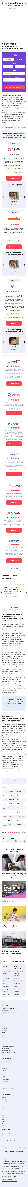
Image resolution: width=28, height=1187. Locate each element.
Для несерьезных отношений (10, 1012)
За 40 (3, 1117)
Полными (4, 1097)
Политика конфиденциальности (10, 1179)
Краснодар (17, 989)
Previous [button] (1, 592)
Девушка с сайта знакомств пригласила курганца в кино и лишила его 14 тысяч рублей (11, 951)
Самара (16, 978)
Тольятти (6, 994)
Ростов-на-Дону (19, 981)
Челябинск (6, 978)
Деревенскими (5, 1103)
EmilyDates (4, 1070)
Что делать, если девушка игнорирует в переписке (10, 926)
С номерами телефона (8, 1046)
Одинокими (5, 1101)
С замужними (5, 1086)
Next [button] (26, 592)
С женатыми (5, 1084)
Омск (4, 981)
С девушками (5, 1079)
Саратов (5, 991)
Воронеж (6, 986)
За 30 (3, 1115)
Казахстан (4, 1030)
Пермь (16, 986)
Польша (4, 1034)
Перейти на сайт (14, 178)
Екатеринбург (18, 971)
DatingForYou (15, 2)
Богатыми (4, 1099)
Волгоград (6, 989)
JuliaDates (4, 1068)
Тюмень (17, 991)
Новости (11, 1152)
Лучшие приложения (7, 1135)
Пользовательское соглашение (9, 1181)
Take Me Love (5, 1062)
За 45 (3, 1119)
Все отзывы (14, 607)
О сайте (5, 1148)
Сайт (9, 781)
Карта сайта (20, 1152)
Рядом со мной (6, 1048)
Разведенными (6, 1106)
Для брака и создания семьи (9, 1008)
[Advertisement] (14, 24)
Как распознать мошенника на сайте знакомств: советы (14, 901)
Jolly (3, 1066)
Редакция (22, 1148)
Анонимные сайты (6, 1050)
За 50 (3, 1121)
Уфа (4, 983)
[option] (14, 592)
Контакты (13, 1148)
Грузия (3, 1032)
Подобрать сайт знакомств (14, 87)
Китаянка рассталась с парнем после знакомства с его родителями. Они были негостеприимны (14, 875)
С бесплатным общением (8, 1044)
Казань (5, 974)
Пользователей (21, 781)
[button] (24, 196)
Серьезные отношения (9, 127)
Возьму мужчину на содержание (10, 1015)
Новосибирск (7, 971)
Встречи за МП (6, 1010)
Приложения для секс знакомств (10, 1133)
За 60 (3, 1123)
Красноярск (17, 983)
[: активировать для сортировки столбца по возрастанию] (4, 781)
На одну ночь (5, 1017)
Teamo (3, 1064)
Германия (4, 1028)
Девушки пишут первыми (8, 1052)
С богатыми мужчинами (8, 1088)
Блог (5, 1152)
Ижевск (16, 994)
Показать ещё (14, 568)
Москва (5, 966)
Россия (3, 1026)
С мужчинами (5, 1081)
